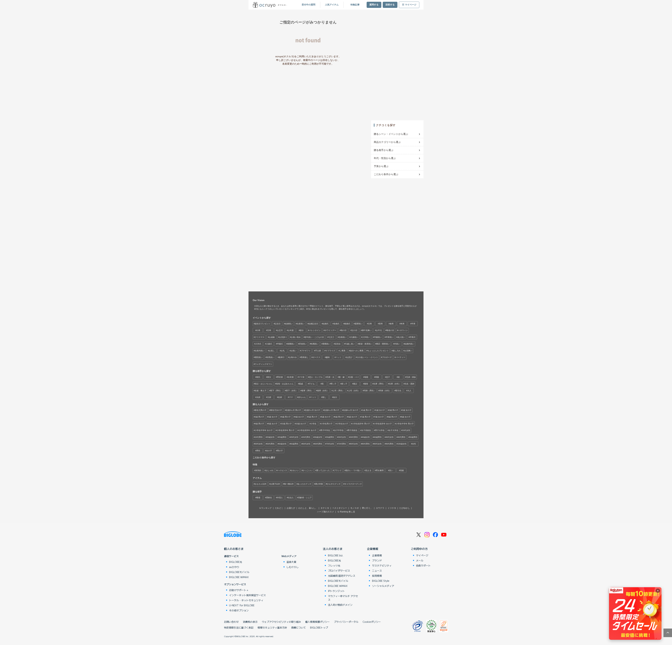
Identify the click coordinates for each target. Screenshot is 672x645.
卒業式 (412, 337)
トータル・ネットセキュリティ (246, 600)
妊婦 (280, 397)
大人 (409, 390)
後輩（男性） (307, 390)
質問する (374, 5)
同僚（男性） (369, 390)
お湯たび (291, 508)
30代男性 (354, 437)
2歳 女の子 (406, 410)
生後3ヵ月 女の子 (312, 410)
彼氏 (258, 377)
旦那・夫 (330, 377)
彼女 (269, 377)
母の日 (343, 330)
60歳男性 (294, 444)
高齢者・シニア (305, 497)
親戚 (301, 384)
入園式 (269, 344)
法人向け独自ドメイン (340, 604)
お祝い (293, 351)
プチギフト (306, 351)
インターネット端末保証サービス (247, 595)
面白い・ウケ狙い (353, 470)
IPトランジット (336, 591)
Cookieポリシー (372, 621)
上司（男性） (338, 390)
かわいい (295, 470)
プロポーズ (387, 357)
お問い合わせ (231, 621)
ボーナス (316, 357)
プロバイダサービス (339, 570)
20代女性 (294, 437)
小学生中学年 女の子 (264, 430)
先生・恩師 (409, 384)
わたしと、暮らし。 (307, 508)
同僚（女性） (385, 390)
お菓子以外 (275, 484)
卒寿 (413, 324)
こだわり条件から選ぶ (386, 174)
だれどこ (279, 508)
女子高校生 (366, 430)
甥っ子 (333, 384)
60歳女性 (282, 444)
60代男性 (318, 444)
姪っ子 (344, 384)
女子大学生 (393, 430)
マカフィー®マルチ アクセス (343, 597)
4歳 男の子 (286, 417)
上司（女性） (354, 390)
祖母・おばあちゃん (284, 384)
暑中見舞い (367, 330)
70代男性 (342, 444)
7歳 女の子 (379, 417)
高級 (402, 470)
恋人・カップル (316, 377)
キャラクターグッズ (353, 484)
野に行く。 (367, 508)
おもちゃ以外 (260, 484)
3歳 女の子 (272, 417)
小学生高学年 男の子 (286, 430)
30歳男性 (330, 437)
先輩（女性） (395, 384)
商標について (298, 627)
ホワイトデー (330, 330)
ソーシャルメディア (383, 586)
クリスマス (259, 337)
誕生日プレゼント (262, 324)
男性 (258, 451)
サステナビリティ (382, 565)
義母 (366, 384)
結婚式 (325, 324)
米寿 (402, 324)
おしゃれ (269, 470)
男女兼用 (380, 470)
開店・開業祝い (383, 344)
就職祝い (291, 344)
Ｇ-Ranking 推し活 (346, 512)
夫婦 (258, 397)
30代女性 (342, 437)
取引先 (398, 390)
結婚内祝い (409, 344)
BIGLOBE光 (235, 562)
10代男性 (259, 437)
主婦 (269, 397)
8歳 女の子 (405, 417)
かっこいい (307, 470)
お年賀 (291, 330)
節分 (302, 330)
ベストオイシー (339, 508)
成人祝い (401, 337)
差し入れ (396, 351)
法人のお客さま (332, 549)
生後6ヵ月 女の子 (350, 410)
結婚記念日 (313, 324)
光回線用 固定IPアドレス (341, 575)
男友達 (280, 377)
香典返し (305, 357)
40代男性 (401, 437)
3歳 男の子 (259, 417)
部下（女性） (292, 390)
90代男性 (390, 444)
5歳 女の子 (326, 417)
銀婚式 (347, 324)
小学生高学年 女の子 (307, 430)
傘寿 (392, 324)
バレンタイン (315, 330)
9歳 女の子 (272, 424)
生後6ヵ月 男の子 (331, 410)
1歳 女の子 (380, 410)
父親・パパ (354, 377)
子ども (312, 384)
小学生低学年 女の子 (383, 424)
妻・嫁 (342, 377)
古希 (370, 324)
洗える (368, 470)
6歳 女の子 (352, 417)
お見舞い (408, 351)
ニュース (377, 570)
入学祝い (366, 337)
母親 (366, 377)
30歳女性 (318, 437)
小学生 (313, 424)
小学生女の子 (342, 424)
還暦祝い (358, 324)
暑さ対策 (319, 484)
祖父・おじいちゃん (263, 384)
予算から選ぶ (381, 166)
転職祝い (314, 344)
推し (324, 397)
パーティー (400, 357)
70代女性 (330, 444)
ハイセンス (282, 470)
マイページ (410, 5)
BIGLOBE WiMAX (239, 577)
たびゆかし (404, 508)
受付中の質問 (308, 5)
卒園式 (280, 344)
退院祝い (258, 357)
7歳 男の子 (365, 417)
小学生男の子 (326, 424)
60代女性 (306, 444)
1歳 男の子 (367, 410)
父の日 (354, 330)
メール (419, 560)
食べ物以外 (289, 484)
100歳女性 (402, 444)
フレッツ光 (334, 565)
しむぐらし (292, 567)
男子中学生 (325, 430)
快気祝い (270, 357)
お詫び (349, 357)
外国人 (280, 497)
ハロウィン (403, 330)
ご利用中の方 (419, 549)
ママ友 (301, 377)
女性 (414, 444)
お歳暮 (272, 337)
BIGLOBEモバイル (239, 572)
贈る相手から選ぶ (383, 150)
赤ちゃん (302, 397)
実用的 (258, 470)
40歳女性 (366, 437)
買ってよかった (323, 470)
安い (391, 470)
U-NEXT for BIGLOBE (241, 605)
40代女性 (390, 437)
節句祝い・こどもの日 (314, 337)
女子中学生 (339, 430)
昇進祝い (303, 344)
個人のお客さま (234, 549)
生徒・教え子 (260, 390)
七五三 (331, 337)
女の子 (269, 451)
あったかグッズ (304, 484)
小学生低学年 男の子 (361, 424)
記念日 (278, 324)
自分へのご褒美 (356, 351)
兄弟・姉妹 (411, 377)
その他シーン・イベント (367, 357)
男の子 (280, 451)
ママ (291, 397)
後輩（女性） (323, 390)
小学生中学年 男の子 (405, 424)
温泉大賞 (291, 562)
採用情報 (377, 575)
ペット (338, 357)
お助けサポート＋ (239, 590)
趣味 (328, 357)
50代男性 (271, 444)
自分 (335, 397)
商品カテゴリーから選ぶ (387, 142)
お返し (272, 351)
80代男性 (366, 444)
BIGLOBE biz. (335, 555)
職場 (258, 497)
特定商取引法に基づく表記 (238, 627)
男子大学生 (380, 430)
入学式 (258, 344)
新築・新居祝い (365, 344)
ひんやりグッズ (333, 484)
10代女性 (406, 430)
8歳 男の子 (392, 417)
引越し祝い (350, 344)
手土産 (318, 351)
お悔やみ (293, 357)
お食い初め (296, 337)
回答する (390, 5)
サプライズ (330, 351)
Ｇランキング (265, 508)
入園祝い (354, 337)
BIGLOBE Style (380, 580)
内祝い (397, 344)
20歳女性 (271, 437)
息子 (388, 377)
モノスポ (354, 508)
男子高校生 (352, 430)
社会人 (291, 497)
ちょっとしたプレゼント (378, 351)
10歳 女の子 (301, 424)
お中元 (379, 330)
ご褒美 (342, 351)
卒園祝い (378, 337)
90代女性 (378, 444)
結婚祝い (289, 324)
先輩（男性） (379, 384)
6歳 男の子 (339, 417)
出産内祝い (259, 351)
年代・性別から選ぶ (385, 158)
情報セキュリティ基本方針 (272, 627)
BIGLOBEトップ (319, 627)
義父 (355, 384)
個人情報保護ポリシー (317, 621)
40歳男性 (378, 437)
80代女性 (354, 444)
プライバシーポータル (346, 621)
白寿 (258, 330)
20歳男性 (282, 437)
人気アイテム (332, 5)
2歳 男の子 (393, 410)
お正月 (280, 330)
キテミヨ (325, 508)
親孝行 (282, 357)
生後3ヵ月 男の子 (293, 410)
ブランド (338, 470)
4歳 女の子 (299, 417)
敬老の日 (390, 330)
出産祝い (300, 324)
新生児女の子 (276, 410)
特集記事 (355, 5)
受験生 (269, 497)
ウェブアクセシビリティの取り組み (281, 621)
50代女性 (259, 444)
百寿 (269, 330)
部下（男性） (276, 390)
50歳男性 (413, 437)
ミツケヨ (392, 508)
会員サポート (423, 565)
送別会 (338, 344)
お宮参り (283, 337)
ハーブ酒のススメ (325, 512)
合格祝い (342, 337)
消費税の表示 (250, 621)
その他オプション (239, 610)
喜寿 (381, 324)
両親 (377, 377)
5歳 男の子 (312, 417)
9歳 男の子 (259, 424)
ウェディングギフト (263, 364)
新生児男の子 (260, 410)
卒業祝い (389, 337)
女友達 (291, 377)
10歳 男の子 (286, 424)
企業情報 (372, 549)
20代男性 (306, 437)
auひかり (234, 567)
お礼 (283, 351)
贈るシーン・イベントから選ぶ (391, 134)
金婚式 (336, 324)
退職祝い (326, 344)
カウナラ (380, 508)
